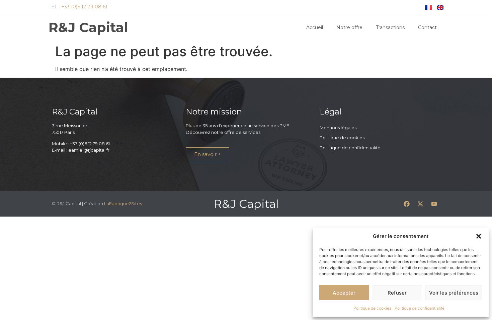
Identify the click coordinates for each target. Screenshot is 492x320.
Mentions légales (338, 127)
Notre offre (349, 27)
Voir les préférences (453, 293)
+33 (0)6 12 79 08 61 (84, 7)
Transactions (390, 27)
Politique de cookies (372, 308)
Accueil (314, 27)
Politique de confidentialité (419, 308)
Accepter (344, 293)
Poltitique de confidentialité (350, 147)
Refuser (397, 293)
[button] (478, 236)
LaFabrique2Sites (123, 203)
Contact (427, 27)
